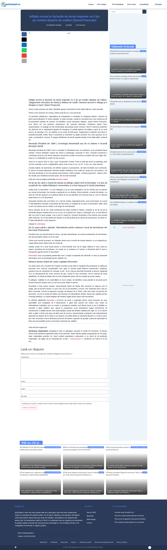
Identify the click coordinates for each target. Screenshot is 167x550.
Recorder (51, 300)
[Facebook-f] (149, 547)
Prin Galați (101, 4)
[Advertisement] (68, 82)
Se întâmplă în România (53, 25)
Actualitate (144, 4)
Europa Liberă (62, 179)
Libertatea (41, 224)
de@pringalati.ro (76, 339)
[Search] (144, 12)
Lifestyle (158, 4)
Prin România (117, 4)
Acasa (90, 4)
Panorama (33, 255)
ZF (30, 140)
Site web (24, 396)
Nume (23, 381)
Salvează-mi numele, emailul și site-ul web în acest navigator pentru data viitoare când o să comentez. (57, 403)
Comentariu (25, 357)
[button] (24, 34)
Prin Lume (131, 4)
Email (23, 389)
